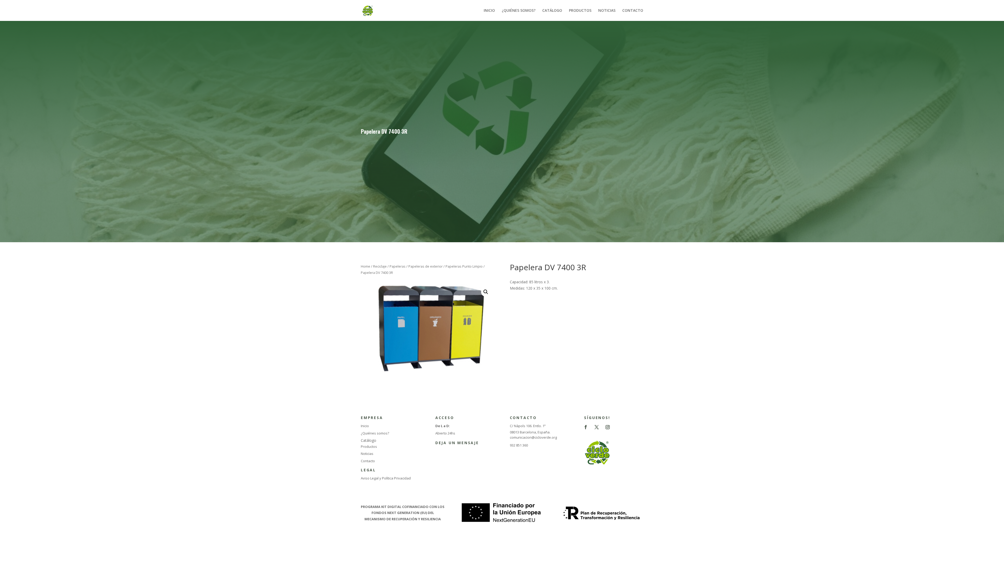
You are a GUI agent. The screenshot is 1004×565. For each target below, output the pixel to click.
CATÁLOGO (552, 11)
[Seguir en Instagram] (607, 427)
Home (365, 266)
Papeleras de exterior (425, 266)
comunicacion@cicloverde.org (533, 437)
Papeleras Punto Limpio (464, 266)
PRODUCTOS (580, 11)
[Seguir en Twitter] (596, 427)
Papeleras (398, 266)
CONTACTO (632, 11)
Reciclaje (380, 266)
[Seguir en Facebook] (585, 427)
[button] (485, 292)
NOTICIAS (606, 11)
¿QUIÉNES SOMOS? (518, 11)
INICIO (489, 11)
